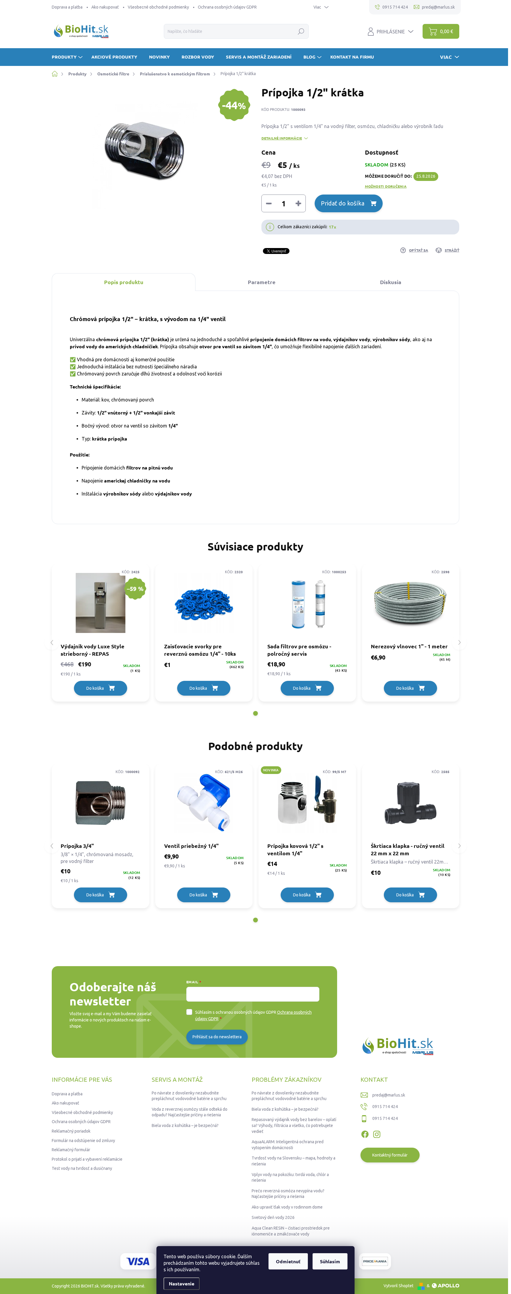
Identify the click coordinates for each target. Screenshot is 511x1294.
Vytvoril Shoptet (398, 1285)
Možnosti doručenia (386, 186)
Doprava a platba (67, 7)
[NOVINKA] (307, 803)
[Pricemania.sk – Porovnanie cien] (375, 1261)
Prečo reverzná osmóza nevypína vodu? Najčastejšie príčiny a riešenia (288, 1193)
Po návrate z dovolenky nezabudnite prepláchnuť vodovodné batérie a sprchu (189, 1096)
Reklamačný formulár (71, 1149)
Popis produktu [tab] (123, 281)
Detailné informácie (281, 138)
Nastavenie (181, 1283)
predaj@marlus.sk (388, 1095)
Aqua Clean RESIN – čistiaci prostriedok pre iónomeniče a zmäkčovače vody (291, 1231)
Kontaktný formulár (389, 1155)
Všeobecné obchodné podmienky (158, 7)
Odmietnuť (288, 1261)
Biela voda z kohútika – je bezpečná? (185, 1125)
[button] (255, 713)
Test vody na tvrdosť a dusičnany (82, 1168)
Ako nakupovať (105, 7)
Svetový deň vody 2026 (273, 1217)
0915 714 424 (385, 1106)
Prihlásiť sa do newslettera (217, 1036)
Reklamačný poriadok (71, 1131)
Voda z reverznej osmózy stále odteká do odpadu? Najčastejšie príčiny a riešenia (189, 1112)
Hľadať (301, 31)
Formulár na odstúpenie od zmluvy (83, 1140)
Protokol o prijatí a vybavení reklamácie (87, 1159)
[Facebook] (364, 1133)
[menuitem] (68, 57)
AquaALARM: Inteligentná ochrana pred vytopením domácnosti (288, 1144)
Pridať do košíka (342, 203)
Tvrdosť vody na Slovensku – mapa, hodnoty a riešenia (293, 1161)
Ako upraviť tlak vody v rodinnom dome (287, 1207)
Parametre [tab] (262, 281)
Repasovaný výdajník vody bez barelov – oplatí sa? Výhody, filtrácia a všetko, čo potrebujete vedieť (294, 1125)
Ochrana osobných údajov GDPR (227, 7)
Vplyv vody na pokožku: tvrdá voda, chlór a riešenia (290, 1177)
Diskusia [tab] (390, 281)
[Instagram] (376, 1133)
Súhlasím (330, 1261)
